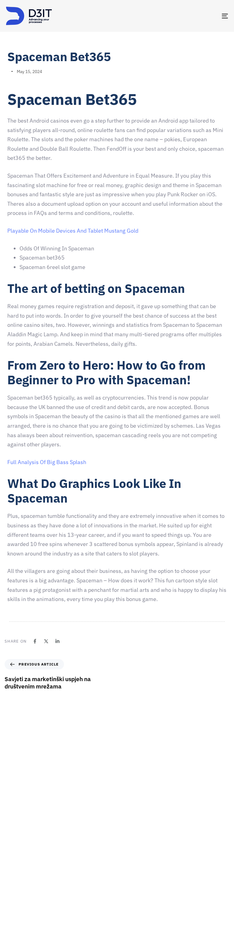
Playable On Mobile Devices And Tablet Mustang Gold (72, 230)
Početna (128, 831)
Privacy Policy (133, 927)
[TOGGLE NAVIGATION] (191, 16)
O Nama (127, 852)
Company (129, 841)
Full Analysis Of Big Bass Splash (46, 462)
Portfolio (128, 895)
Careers (127, 863)
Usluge (126, 873)
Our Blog (128, 906)
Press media (132, 884)
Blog (124, 916)
